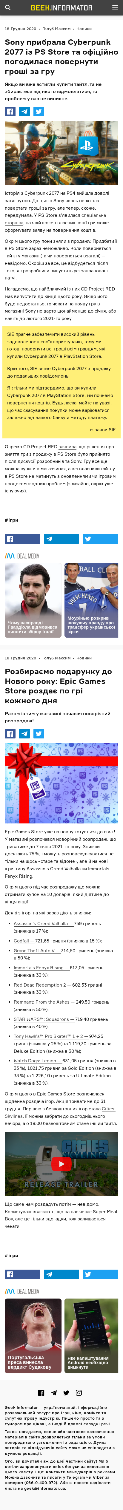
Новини (84, 28)
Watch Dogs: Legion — (38, 1061)
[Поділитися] (10, 111)
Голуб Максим (56, 28)
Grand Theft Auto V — (37, 950)
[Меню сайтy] (115, 7)
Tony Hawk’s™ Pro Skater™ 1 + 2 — (51, 1036)
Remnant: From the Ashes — (45, 1002)
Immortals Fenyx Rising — (42, 967)
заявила (67, 446)
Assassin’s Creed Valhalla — (44, 923)
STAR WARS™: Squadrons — (44, 1019)
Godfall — (24, 941)
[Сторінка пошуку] (8, 8)
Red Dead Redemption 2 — (43, 985)
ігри (13, 520)
